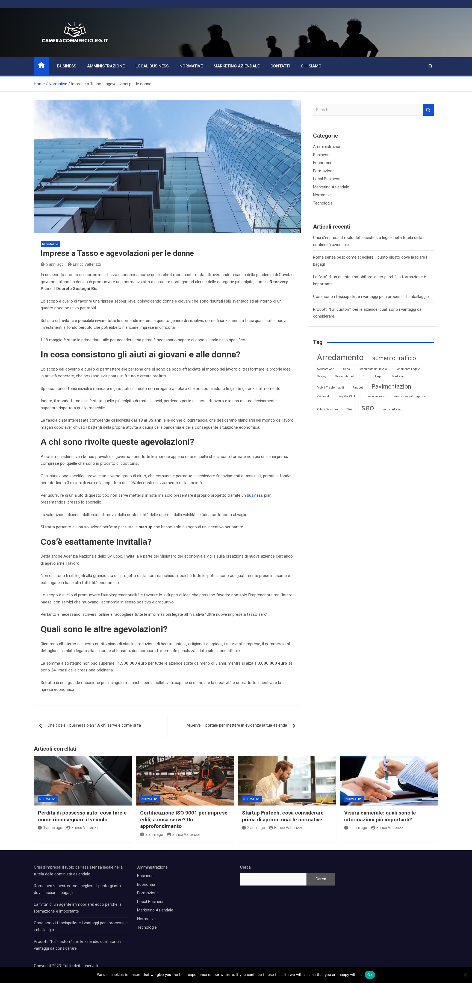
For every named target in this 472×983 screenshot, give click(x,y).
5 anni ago (55, 264)
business (255, 495)
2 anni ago (154, 834)
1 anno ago (52, 827)
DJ (364, 376)
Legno (379, 376)
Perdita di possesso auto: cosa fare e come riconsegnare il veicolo (82, 816)
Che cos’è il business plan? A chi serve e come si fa (94, 725)
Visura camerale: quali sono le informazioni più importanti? (380, 816)
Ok (369, 974)
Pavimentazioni (392, 386)
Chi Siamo (311, 66)
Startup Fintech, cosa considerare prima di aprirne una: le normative (283, 816)
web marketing (392, 409)
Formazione (324, 170)
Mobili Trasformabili (330, 387)
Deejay (321, 376)
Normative (191, 66)
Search (428, 110)
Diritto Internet (344, 376)
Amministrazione (106, 66)
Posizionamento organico (410, 396)
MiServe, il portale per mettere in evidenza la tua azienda (237, 725)
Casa (346, 369)
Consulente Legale (408, 369)
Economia (322, 162)
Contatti (280, 66)
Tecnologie (323, 203)
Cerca (245, 867)
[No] (465, 975)
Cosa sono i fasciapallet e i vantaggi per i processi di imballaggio (371, 296)
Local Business (152, 66)
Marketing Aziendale (236, 66)
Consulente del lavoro (373, 369)
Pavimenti (323, 396)
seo (367, 407)
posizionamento (374, 396)
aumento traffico (394, 358)
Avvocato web (325, 369)
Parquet (358, 387)
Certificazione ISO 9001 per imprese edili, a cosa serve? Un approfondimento (184, 819)
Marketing (398, 376)
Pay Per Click (347, 396)
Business (66, 66)
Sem (350, 409)
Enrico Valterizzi (87, 264)
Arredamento (340, 357)
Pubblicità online (327, 409)
